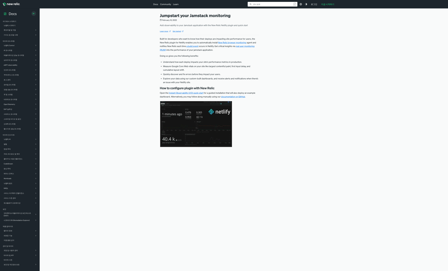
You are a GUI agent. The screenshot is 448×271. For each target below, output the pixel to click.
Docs (155, 4)
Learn (175, 4)
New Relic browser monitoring (232, 42)
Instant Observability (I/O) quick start (186, 92)
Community (165, 4)
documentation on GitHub (233, 96)
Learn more (164, 31)
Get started (177, 31)
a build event (192, 46)
